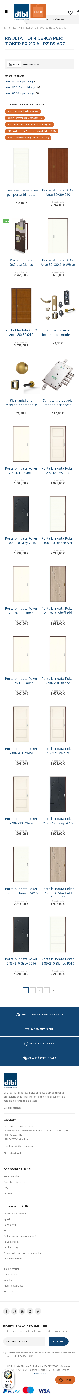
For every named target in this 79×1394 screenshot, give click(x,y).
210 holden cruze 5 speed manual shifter (32, 131)
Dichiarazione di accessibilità (20, 1236)
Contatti (8, 1193)
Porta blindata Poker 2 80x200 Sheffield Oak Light (58, 892)
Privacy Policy (11, 1241)
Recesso (8, 1230)
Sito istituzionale (13, 1153)
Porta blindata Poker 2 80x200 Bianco (21, 610)
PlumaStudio (39, 1373)
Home (5, 28)
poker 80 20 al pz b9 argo (20, 93)
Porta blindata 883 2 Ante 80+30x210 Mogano (57, 193)
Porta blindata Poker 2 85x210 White (58, 750)
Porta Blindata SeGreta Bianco (21, 262)
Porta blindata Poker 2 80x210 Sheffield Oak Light (58, 611)
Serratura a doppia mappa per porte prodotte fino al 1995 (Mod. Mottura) (57, 403)
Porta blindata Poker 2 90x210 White (21, 820)
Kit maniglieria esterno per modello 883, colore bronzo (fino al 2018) (21, 403)
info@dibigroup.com (22, 1146)
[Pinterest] (38, 1311)
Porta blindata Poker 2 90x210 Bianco (58, 680)
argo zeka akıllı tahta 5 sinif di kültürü (29, 124)
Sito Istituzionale (13, 1258)
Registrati (9, 1291)
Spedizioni (10, 1219)
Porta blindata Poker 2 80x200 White (21, 750)
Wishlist (8, 1280)
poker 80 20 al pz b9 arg (19, 81)
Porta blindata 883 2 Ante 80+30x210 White (58, 262)
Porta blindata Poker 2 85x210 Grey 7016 (21, 961)
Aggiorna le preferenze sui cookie (23, 1253)
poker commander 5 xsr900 (25, 117)
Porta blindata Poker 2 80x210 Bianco (21, 470)
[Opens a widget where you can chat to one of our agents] (65, 1380)
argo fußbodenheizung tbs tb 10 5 (28, 137)
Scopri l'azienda (13, 1107)
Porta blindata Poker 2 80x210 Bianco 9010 (57, 540)
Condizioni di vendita (15, 1213)
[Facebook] (6, 1311)
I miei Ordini (10, 1274)
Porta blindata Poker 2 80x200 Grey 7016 (58, 820)
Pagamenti (10, 1224)
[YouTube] (22, 1311)
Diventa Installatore (15, 1182)
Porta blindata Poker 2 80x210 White (58, 470)
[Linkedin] (30, 1311)
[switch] (8, 1386)
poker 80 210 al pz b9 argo (21, 87)
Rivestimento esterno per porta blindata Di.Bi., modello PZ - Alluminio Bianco (21, 193)
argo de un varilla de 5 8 (23, 111)
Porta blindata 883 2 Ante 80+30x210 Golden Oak (21, 333)
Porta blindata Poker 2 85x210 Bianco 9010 (57, 961)
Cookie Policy (11, 1247)
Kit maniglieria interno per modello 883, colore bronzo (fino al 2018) (57, 333)
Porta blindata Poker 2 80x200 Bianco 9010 (21, 891)
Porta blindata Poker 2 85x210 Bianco (21, 680)
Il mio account (11, 1268)
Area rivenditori (12, 1176)
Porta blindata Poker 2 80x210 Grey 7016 (21, 540)
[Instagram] (14, 1311)
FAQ (6, 1187)
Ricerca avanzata (13, 1285)
